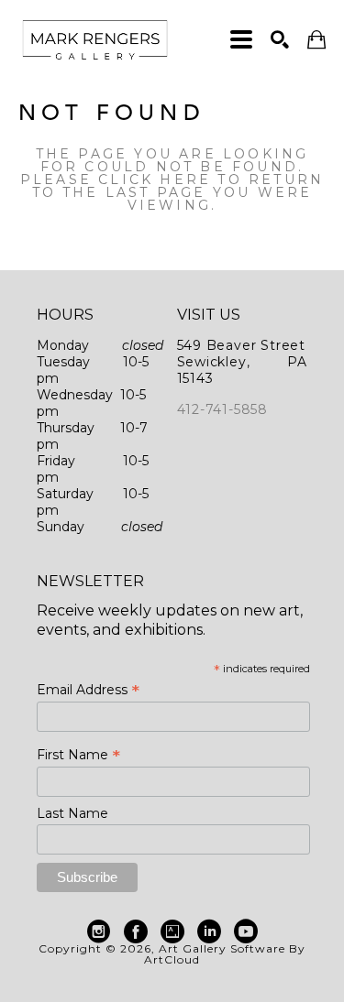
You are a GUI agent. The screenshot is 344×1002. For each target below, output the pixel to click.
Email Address (88, 690)
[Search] (280, 39)
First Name (78, 755)
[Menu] (241, 39)
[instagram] (99, 931)
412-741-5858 (223, 409)
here (185, 179)
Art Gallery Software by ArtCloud (224, 954)
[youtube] (246, 931)
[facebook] (136, 931)
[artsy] (172, 931)
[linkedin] (209, 931)
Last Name (72, 813)
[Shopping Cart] (316, 39)
